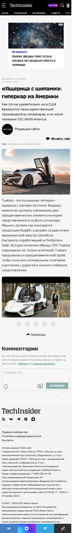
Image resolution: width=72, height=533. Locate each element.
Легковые (21, 79)
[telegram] (18, 419)
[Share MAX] (27, 528)
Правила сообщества (15, 432)
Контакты (7, 440)
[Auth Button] (68, 5)
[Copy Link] (63, 528)
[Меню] (4, 5)
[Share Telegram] (45, 528)
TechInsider (21, 5)
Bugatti (31, 144)
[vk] (11, 419)
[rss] (4, 419)
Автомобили (8, 79)
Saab (38, 144)
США (23, 144)
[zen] (26, 419)
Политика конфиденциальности (21, 436)
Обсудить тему (60, 138)
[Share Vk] (9, 528)
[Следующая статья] (36, 396)
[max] (33, 419)
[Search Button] (62, 5)
